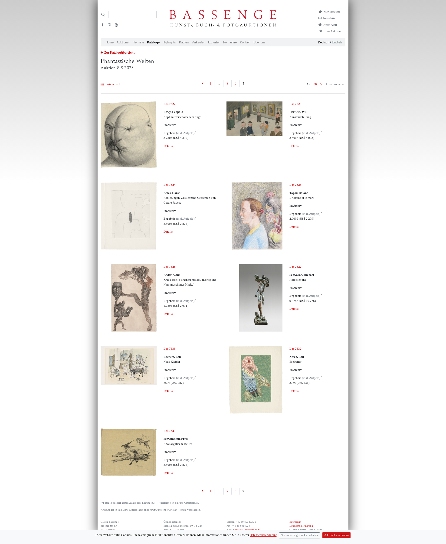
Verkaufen (198, 42)
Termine (138, 42)
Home (110, 42)
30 (315, 84)
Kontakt (245, 42)
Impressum (295, 522)
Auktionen (123, 42)
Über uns (259, 42)
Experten (214, 42)
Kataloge (153, 42)
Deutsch (323, 42)
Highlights (169, 42)
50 (321, 84)
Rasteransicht (113, 84)
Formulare (230, 42)
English (337, 42)
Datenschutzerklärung (301, 525)
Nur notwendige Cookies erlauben (299, 535)
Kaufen (184, 42)
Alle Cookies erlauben (336, 535)
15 (308, 84)
